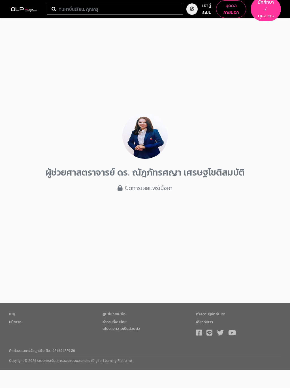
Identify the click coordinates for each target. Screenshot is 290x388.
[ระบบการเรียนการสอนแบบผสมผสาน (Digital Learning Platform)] (25, 9)
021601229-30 (63, 351)
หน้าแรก (15, 322)
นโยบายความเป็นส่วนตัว (121, 328)
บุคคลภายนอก (231, 9)
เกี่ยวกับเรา (204, 322)
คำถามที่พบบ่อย (115, 322)
